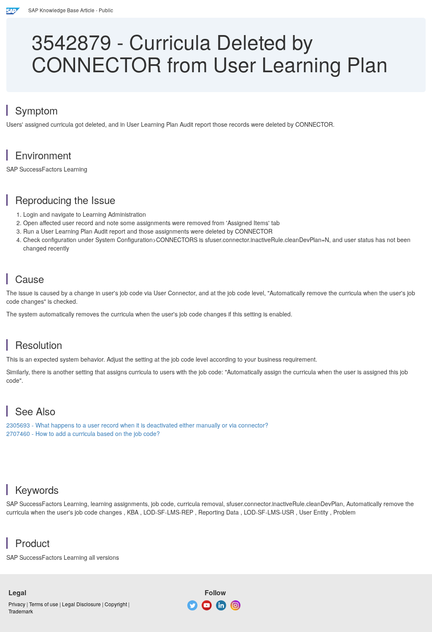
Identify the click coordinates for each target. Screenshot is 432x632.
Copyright (116, 603)
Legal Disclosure (81, 603)
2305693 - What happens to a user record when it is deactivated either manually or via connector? (137, 425)
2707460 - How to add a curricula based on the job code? (83, 433)
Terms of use (43, 603)
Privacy (16, 603)
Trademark (20, 611)
